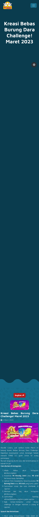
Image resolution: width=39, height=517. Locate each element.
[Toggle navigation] (34, 5)
